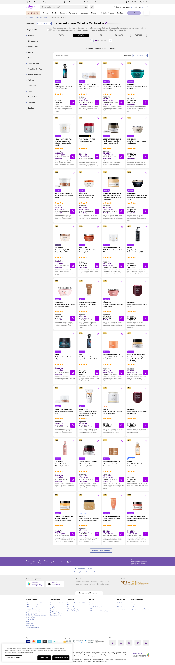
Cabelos (54, 13)
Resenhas (133, 605)
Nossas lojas (29, 623)
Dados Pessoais (122, 603)
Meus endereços (122, 605)
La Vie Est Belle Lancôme (96, 607)
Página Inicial (30, 17)
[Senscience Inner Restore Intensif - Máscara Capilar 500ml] (138, 395)
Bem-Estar (120, 13)
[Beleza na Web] (30, 7)
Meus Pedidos (132, 2)
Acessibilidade (33, 2)
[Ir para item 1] (96, 40)
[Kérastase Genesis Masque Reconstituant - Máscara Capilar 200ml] (65, 288)
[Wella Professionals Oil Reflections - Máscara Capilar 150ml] (113, 233)
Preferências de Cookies (33, 611)
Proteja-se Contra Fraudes (33, 609)
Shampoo (92, 603)
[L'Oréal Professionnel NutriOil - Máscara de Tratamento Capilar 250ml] (65, 502)
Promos (46, 13)
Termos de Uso (30, 617)
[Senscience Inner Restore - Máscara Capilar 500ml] (138, 288)
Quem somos (30, 625)
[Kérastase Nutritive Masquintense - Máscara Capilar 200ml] (89, 179)
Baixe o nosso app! (75, 2)
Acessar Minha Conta (139, 7)
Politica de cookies (27, 652)
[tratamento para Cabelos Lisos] (100, 35)
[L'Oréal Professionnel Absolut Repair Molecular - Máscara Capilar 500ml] (113, 125)
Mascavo (91, 605)
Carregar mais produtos (101, 550)
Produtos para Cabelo (56, 603)
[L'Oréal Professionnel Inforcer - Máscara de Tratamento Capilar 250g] (138, 502)
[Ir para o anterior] (145, 13)
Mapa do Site (30, 619)
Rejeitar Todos (44, 658)
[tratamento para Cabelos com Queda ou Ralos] (138, 35)
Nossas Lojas (62, 2)
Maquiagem (84, 13)
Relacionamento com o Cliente (35, 603)
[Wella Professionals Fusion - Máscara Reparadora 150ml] (65, 395)
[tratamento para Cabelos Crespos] (61, 35)
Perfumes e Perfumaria (68, 13)
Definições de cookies (13, 658)
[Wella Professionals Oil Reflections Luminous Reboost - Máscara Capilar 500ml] (65, 125)
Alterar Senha (121, 607)
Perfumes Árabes (72, 607)
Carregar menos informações (88, 593)
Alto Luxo (70, 605)
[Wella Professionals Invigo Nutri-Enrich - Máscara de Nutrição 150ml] (113, 340)
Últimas (133, 603)
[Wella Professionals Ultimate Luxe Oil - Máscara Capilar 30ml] (89, 288)
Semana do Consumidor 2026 (76, 603)
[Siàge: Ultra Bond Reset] (33, 13)
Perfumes (53, 605)
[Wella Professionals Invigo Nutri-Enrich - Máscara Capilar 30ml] (113, 502)
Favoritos (145, 2)
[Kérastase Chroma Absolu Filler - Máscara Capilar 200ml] (113, 288)
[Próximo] (110, 40)
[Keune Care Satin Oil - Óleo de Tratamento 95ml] (138, 447)
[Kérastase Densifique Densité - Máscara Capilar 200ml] (138, 125)
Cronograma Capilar (56, 613)
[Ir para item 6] (104, 40)
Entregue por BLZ (31, 30)
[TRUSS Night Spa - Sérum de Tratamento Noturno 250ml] (138, 233)
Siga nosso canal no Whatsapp (140, 609)
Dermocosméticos (55, 615)
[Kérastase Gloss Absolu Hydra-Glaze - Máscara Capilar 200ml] (65, 233)
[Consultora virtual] (92, 7)
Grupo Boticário (48, 2)
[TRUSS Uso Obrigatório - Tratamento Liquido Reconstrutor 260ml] (89, 340)
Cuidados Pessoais (107, 13)
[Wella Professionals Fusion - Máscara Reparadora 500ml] (65, 179)
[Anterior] (92, 40)
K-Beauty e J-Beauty (72, 609)
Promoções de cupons (32, 627)
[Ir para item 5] (102, 40)
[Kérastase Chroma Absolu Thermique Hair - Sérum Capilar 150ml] (65, 447)
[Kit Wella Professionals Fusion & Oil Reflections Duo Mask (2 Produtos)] (89, 70)
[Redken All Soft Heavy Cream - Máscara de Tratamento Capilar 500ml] (89, 502)
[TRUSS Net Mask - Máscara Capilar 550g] (65, 340)
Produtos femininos (59, 562)
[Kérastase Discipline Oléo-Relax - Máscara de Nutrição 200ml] (89, 233)
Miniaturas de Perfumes (96, 609)
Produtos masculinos (76, 562)
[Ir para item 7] (105, 40)
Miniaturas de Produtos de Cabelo (99, 611)
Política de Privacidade (33, 607)
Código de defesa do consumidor (36, 615)
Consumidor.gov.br (31, 613)
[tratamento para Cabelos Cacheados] (81, 35)
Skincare (94, 13)
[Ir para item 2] (98, 40)
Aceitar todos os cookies (61, 658)
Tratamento (45, 17)
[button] (73, 64)
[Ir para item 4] (101, 40)
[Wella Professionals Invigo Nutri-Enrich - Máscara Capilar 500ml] (113, 70)
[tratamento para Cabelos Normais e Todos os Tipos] (119, 35)
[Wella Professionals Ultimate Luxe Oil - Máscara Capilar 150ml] (113, 447)
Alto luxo (133, 607)
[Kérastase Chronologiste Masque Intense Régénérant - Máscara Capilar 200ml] (138, 179)
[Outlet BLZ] (134, 13)
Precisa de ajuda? (90, 2)
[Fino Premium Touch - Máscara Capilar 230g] (89, 125)
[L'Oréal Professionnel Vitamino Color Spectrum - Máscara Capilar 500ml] (89, 447)
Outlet (27, 621)
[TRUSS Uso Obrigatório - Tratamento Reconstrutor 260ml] (65, 70)
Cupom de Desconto (73, 611)
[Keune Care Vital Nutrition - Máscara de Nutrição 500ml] (113, 395)
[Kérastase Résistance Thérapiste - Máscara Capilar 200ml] (138, 70)
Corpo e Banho (54, 611)
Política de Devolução (32, 605)
